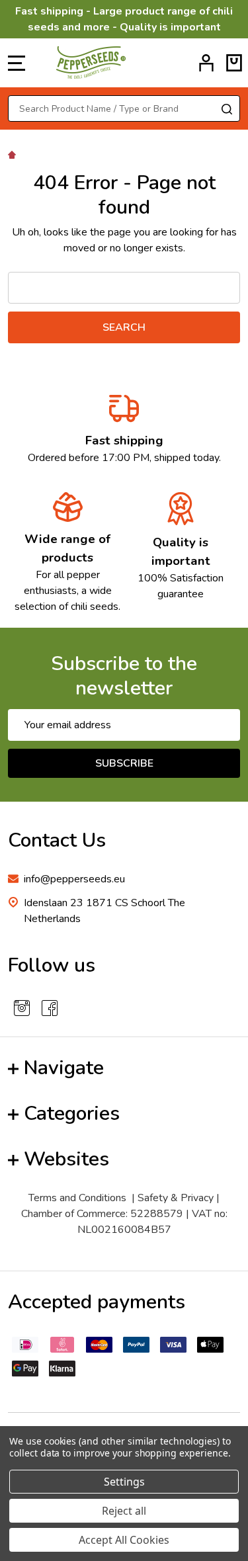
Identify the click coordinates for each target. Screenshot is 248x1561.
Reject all (124, 1510)
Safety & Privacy (176, 1198)
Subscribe (124, 763)
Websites (66, 1159)
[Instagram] (22, 1008)
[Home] (14, 154)
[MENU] (16, 62)
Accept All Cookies (124, 1540)
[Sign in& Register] (206, 63)
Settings (124, 1481)
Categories (72, 1113)
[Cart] (234, 63)
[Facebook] (49, 1008)
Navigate (64, 1067)
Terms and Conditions (77, 1198)
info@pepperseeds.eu (74, 879)
